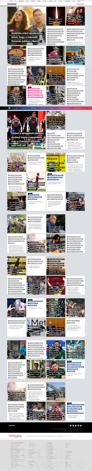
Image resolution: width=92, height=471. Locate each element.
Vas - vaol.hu (31, 442)
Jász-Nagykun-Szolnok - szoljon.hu (18, 459)
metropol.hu (67, 444)
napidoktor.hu (50, 452)
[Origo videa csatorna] (78, 425)
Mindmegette (21, 1)
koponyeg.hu (68, 455)
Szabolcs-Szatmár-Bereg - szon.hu (18, 465)
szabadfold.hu (32, 453)
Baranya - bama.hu (15, 446)
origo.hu (30, 456)
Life (15, 1)
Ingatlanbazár (67, 1)
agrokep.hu (31, 464)
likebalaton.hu (50, 450)
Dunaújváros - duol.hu (15, 452)
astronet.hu (49, 444)
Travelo (44, 1)
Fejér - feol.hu (14, 453)
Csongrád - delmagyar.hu (16, 450)
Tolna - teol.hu (14, 467)
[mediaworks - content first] (15, 436)
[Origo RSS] (80, 425)
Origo (11, 1)
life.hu (66, 445)
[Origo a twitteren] (73, 425)
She (55, 1)
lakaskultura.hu (50, 447)
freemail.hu (67, 453)
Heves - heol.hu (14, 458)
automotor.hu (50, 446)
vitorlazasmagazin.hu (51, 458)
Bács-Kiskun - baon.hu (15, 444)
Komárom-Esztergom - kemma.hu (17, 461)
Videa (27, 1)
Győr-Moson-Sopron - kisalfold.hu (17, 455)
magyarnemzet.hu (32, 452)
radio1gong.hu (68, 464)
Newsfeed (33, 1)
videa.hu (67, 456)
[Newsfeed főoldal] (12, 425)
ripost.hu (67, 442)
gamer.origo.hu (50, 449)
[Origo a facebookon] (70, 425)
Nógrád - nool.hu (14, 462)
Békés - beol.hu (14, 447)
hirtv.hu (30, 455)
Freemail (39, 1)
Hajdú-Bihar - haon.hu (15, 456)
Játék (74, 1)
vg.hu (30, 463)
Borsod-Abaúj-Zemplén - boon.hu (17, 449)
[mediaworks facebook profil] (79, 436)
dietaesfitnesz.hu (50, 456)
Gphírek (50, 1)
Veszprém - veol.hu (33, 444)
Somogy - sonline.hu (15, 464)
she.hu (66, 447)
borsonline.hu (50, 467)
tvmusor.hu (49, 461)
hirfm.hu (67, 466)
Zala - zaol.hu (32, 445)
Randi (61, 1)
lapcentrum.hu (68, 458)
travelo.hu (49, 455)
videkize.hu (49, 459)
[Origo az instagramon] (75, 425)
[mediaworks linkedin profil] (82, 436)
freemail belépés (80, 4)
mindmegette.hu (50, 453)
